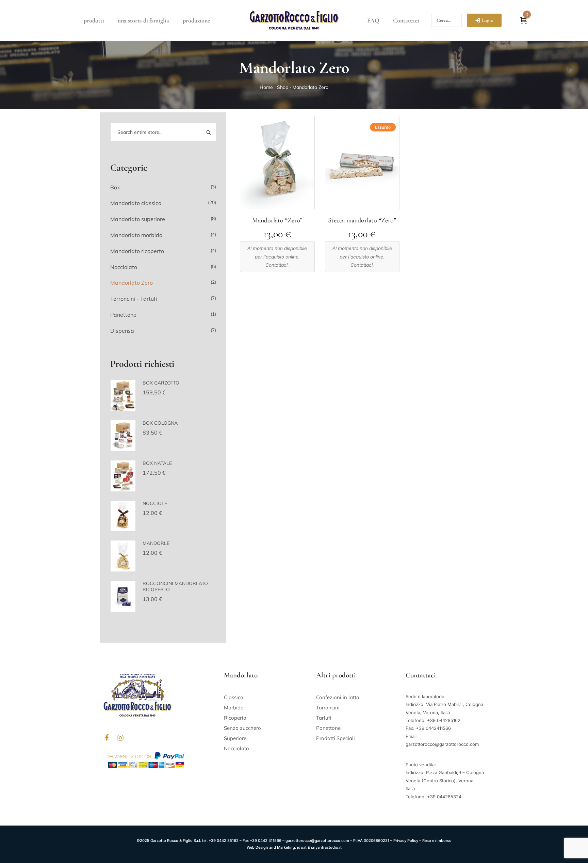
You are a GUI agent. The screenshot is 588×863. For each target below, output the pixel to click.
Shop (282, 87)
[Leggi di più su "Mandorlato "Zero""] (277, 204)
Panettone (123, 314)
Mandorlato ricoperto (137, 251)
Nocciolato (123, 267)
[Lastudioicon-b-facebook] (106, 737)
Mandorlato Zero (131, 282)
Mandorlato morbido (136, 235)
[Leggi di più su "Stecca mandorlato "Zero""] (362, 204)
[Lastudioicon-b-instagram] (120, 737)
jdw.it (302, 847)
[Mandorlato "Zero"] (277, 162)
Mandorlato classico (135, 203)
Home (266, 87)
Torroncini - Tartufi (133, 298)
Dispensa (122, 330)
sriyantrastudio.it (326, 847)
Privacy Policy (405, 840)
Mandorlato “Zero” (277, 220)
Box (115, 187)
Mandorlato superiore (137, 219)
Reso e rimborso (437, 840)
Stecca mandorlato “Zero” (362, 220)
